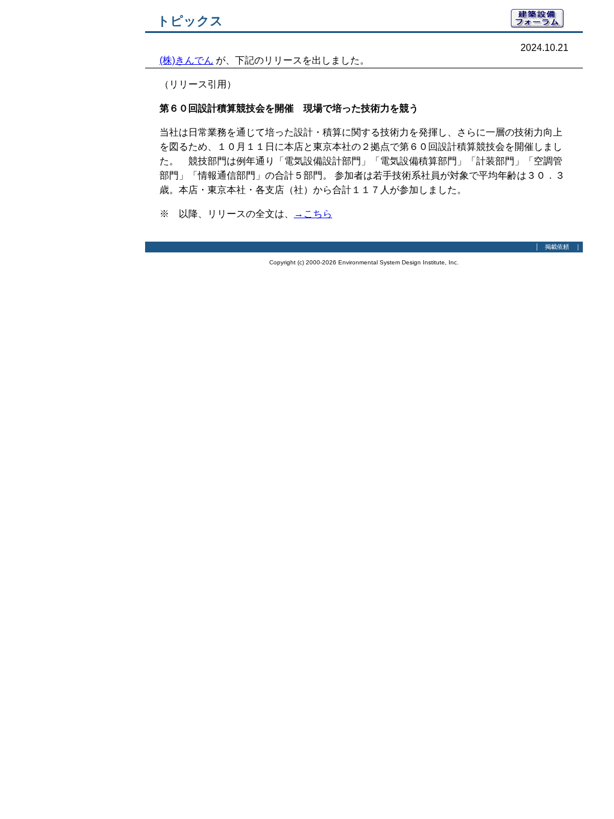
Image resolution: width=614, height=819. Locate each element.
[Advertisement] (79, 189)
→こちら (313, 214)
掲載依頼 (557, 246)
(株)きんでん (186, 60)
